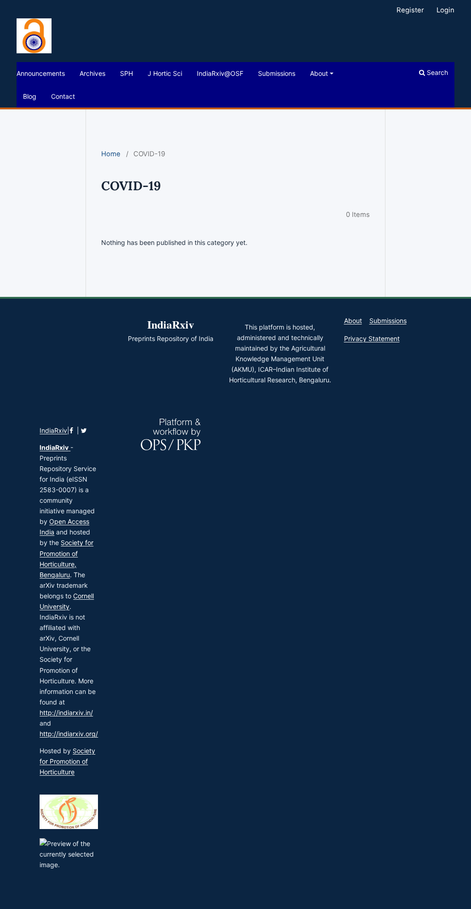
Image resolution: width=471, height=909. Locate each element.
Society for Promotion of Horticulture (67, 761)
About (319, 73)
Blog (29, 96)
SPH (126, 73)
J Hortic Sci (165, 73)
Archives (92, 73)
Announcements (41, 73)
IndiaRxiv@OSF (220, 73)
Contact (63, 96)
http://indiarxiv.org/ (69, 734)
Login (445, 10)
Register (410, 10)
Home (111, 154)
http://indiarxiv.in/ (66, 712)
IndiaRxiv (53, 430)
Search (436, 72)
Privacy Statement (372, 338)
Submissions (276, 73)
